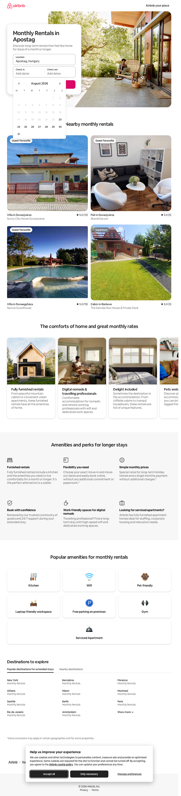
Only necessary (89, 774)
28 (46, 126)
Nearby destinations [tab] (71, 669)
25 (25, 126)
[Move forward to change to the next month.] (60, 84)
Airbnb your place (157, 5)
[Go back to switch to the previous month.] (19, 84)
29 (53, 126)
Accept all (49, 774)
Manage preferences (130, 774)
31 (18, 134)
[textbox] (28, 73)
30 (60, 126)
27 (39, 126)
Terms (95, 790)
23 (60, 119)
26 (32, 126)
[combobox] (44, 61)
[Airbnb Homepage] (16, 5)
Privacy (84, 790)
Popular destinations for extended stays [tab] (30, 669)
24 (18, 126)
